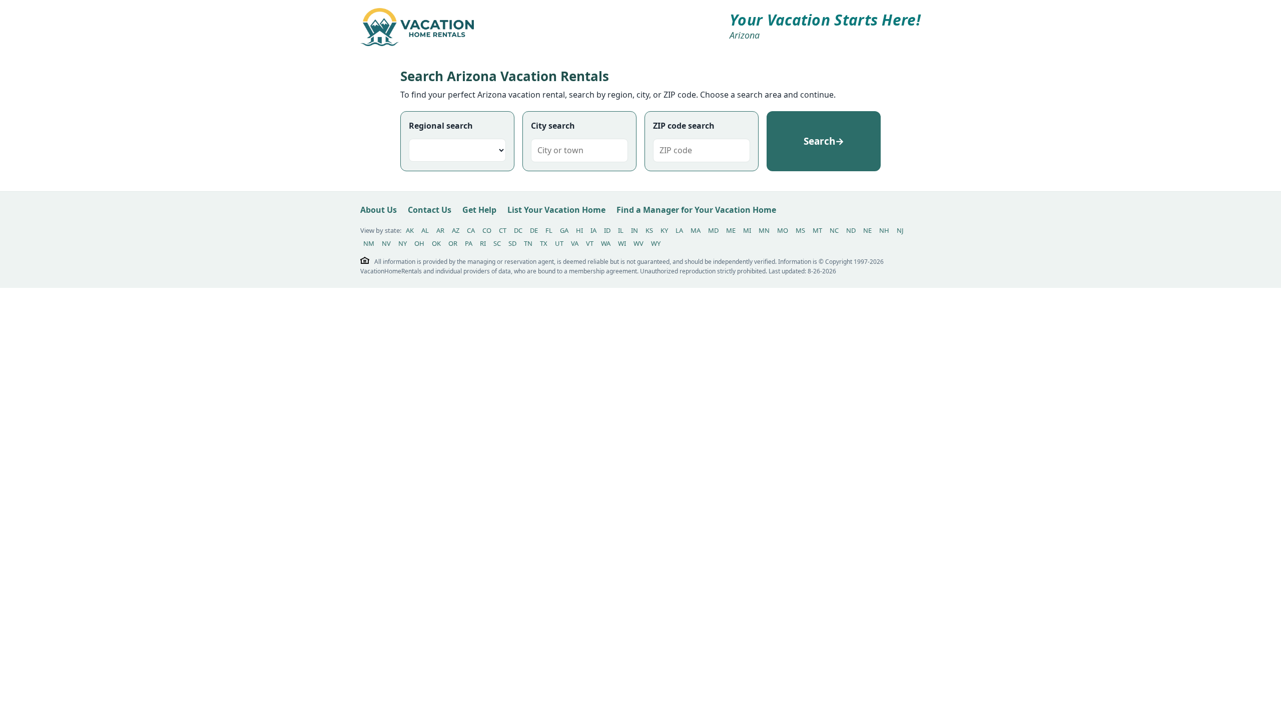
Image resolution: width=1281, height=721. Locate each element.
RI (483, 243)
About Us (378, 209)
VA (574, 243)
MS (800, 230)
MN (764, 230)
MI (747, 230)
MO (782, 230)
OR (452, 243)
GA (564, 230)
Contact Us (429, 209)
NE (867, 230)
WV (638, 243)
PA (468, 243)
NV (386, 243)
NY (402, 243)
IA (593, 230)
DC (518, 230)
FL (548, 230)
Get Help (479, 209)
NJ (900, 230)
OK (436, 243)
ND (851, 230)
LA (679, 230)
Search (824, 141)
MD (713, 230)
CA (471, 230)
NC (834, 230)
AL (425, 230)
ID (607, 230)
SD (512, 243)
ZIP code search (684, 125)
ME (731, 230)
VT (589, 243)
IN (634, 230)
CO (486, 230)
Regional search (441, 125)
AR (440, 230)
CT (502, 230)
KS (649, 230)
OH (419, 243)
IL (620, 230)
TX (543, 243)
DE (534, 230)
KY (664, 230)
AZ (455, 230)
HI (579, 230)
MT (817, 230)
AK (410, 230)
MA (696, 230)
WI (622, 243)
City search (553, 125)
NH (884, 230)
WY (656, 243)
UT (559, 243)
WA (605, 243)
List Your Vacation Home (556, 209)
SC (497, 243)
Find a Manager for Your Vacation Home (696, 209)
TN (528, 243)
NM (368, 243)
